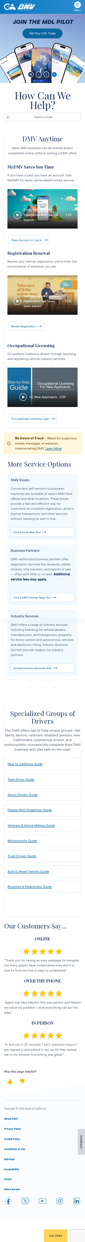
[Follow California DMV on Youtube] (42, 1202)
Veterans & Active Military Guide (31, 825)
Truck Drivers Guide (22, 856)
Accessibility (11, 1169)
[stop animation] (31, 74)
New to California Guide (25, 764)
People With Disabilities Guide (30, 810)
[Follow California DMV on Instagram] (59, 1202)
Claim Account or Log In (26, 240)
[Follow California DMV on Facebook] (8, 1202)
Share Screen (12, 1189)
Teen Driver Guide (21, 779)
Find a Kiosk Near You (26, 532)
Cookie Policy (12, 1139)
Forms (8, 1179)
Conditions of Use (14, 1149)
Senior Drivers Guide (23, 795)
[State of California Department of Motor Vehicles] (26, 7)
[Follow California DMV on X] (25, 1202)
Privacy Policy (12, 1129)
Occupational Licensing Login (30, 418)
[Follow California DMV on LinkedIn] (77, 1202)
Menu (77, 10)
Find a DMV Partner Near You (32, 597)
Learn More (53, 448)
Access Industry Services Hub (32, 668)
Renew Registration (23, 326)
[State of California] (10, 6)
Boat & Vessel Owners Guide (28, 871)
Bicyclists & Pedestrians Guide (30, 887)
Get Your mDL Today (42, 33)
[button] (42, 209)
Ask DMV (55, 1236)
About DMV (11, 1118)
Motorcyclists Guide (22, 841)
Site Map (9, 1159)
